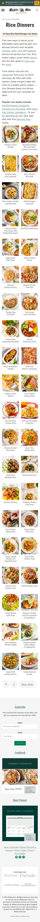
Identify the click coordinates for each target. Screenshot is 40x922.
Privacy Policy (20, 851)
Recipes (9, 19)
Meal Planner (20, 800)
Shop (6, 847)
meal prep (29, 61)
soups (21, 74)
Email (20, 732)
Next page (27, 684)
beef (14, 50)
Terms (31, 851)
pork (20, 50)
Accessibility (20, 854)
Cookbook (20, 752)
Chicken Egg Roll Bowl (14, 109)
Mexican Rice (24, 119)
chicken (6, 50)
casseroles (7, 74)
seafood (31, 50)
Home (3, 19)
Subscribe (20, 707)
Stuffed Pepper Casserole (15, 105)
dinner (33, 57)
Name (20, 723)
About (23, 847)
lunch (8, 64)
